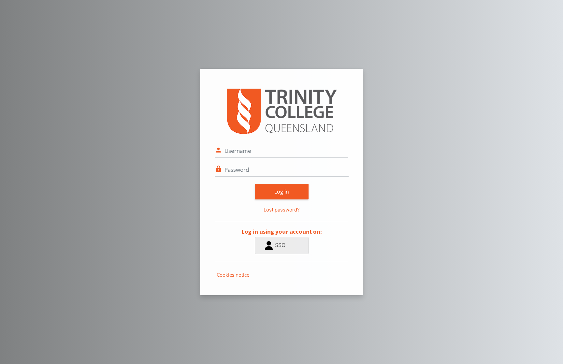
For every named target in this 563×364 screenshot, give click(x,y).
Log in (281, 191)
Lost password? (282, 210)
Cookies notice (233, 274)
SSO (280, 245)
